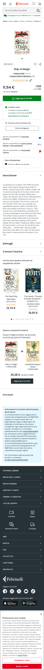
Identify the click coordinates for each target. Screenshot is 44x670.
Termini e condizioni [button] (12, 497)
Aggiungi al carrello (23, 98)
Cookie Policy (22, 655)
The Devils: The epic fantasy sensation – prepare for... (33, 298)
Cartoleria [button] (8, 563)
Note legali (8, 394)
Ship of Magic (11, 364)
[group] (22, 16)
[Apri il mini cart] (40, 4)
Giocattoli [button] (8, 556)
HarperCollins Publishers (20, 76)
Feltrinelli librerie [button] (11, 470)
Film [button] (4, 550)
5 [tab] (20, 319)
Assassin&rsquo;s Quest (33, 365)
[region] (22, 640)
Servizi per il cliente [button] (11, 477)
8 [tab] (27, 319)
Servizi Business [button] (10, 484)
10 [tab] (32, 319)
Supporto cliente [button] (11, 490)
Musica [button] (6, 543)
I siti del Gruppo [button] (10, 503)
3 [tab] (16, 319)
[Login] (10, 4)
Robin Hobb (19, 73)
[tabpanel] (22, 42)
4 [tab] (18, 319)
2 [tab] (13, 319)
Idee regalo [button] (8, 569)
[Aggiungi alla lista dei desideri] (35, 64)
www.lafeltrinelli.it (30, 431)
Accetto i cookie (22, 666)
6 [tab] (23, 319)
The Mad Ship (11, 296)
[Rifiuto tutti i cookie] (41, 614)
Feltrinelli (13, 92)
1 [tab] (22, 58)
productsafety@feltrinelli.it (16, 460)
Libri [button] (5, 536)
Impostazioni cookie (21, 660)
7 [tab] (25, 319)
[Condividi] (40, 64)
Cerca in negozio (22, 128)
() (27, 80)
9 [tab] (30, 319)
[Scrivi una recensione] (30, 80)
